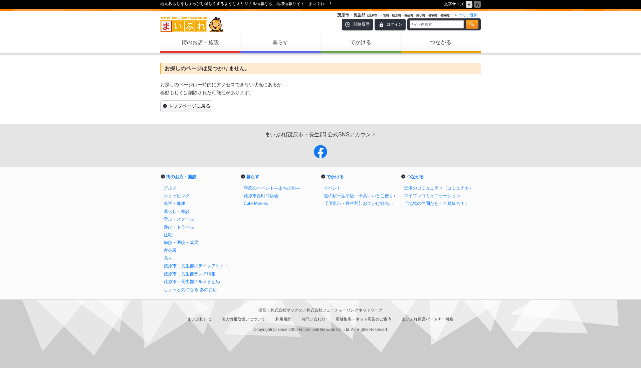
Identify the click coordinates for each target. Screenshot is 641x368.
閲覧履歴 (362, 24)
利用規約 (283, 319)
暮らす (280, 42)
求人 (168, 258)
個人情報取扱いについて (243, 319)
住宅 (168, 234)
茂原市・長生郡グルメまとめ (192, 281)
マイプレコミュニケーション (432, 195)
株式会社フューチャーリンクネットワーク (344, 310)
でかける (360, 42)
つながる (440, 42)
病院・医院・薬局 (181, 242)
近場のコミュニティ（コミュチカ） (438, 188)
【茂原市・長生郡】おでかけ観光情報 (360, 203)
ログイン (394, 24)
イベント (332, 188)
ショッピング (177, 195)
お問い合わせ (313, 319)
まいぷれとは (199, 319)
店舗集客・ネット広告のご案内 (364, 319)
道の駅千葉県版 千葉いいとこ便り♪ (360, 195)
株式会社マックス (286, 310)
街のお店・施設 (200, 42)
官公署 (170, 250)
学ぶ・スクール (179, 219)
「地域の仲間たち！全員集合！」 (436, 203)
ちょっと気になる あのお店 (190, 289)
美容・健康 (174, 203)
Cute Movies (256, 203)
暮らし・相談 (177, 211)
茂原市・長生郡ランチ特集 (190, 273)
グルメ (170, 188)
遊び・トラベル (179, 227)
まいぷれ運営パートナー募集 (428, 319)
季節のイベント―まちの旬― (272, 188)
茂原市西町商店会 (261, 195)
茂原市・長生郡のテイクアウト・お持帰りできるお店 (200, 265)
